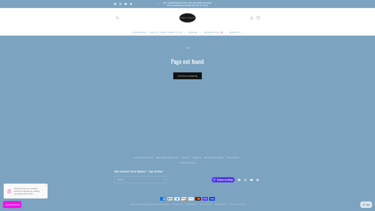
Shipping (197, 157)
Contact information (237, 204)
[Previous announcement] (159, 4)
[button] (117, 18)
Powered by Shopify (161, 204)
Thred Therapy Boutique (144, 204)
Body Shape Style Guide (167, 157)
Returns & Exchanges (213, 157)
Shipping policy (221, 204)
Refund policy (177, 204)
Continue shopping (187, 75)
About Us (185, 157)
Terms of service (205, 204)
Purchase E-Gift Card (143, 157)
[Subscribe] (163, 179)
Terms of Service (187, 162)
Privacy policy (191, 204)
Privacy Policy (232, 157)
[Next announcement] (216, 4)
